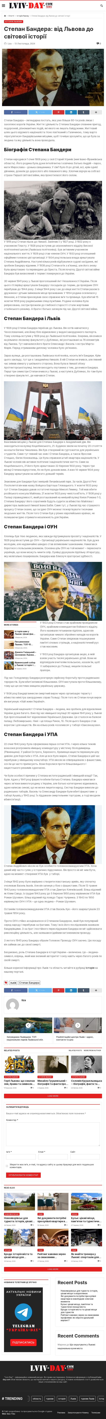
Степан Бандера (29, 982)
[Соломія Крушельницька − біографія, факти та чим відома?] (86, 1064)
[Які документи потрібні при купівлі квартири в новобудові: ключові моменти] (52, 1201)
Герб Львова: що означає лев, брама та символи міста (19, 1082)
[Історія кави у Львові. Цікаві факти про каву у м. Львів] (9, 634)
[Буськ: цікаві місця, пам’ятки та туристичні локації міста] (86, 1201)
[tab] (75, 1051)
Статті (11, 16)
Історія (90, 967)
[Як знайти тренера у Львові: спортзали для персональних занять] (86, 1237)
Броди (8, 1250)
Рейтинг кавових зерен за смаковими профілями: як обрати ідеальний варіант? (51, 1256)
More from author (92, 1050)
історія (48, 1398)
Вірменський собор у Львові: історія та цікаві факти (25, 664)
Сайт (72, 1152)
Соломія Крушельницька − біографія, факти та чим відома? (86, 1082)
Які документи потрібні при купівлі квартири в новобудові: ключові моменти (51, 1220)
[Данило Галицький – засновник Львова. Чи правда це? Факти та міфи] (9, 655)
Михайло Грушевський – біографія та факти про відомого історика (52, 1082)
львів (13, 982)
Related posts (75, 1050)
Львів (59, 1398)
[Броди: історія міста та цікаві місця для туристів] (19, 1237)
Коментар (12, 1120)
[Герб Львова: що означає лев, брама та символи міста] (19, 1064)
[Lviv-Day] (31, 5)
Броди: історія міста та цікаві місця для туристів (18, 1256)
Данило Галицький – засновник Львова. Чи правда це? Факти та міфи (25, 653)
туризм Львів (74, 1398)
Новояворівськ (11, 1214)
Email (41, 1152)
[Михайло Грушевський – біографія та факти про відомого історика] (52, 1064)
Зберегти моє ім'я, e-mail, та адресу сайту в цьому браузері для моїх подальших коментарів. (52, 1166)
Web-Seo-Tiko (8, 1414)
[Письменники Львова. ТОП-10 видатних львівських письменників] (9, 645)
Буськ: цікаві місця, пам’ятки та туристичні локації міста (85, 1220)
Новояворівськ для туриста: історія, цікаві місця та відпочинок (18, 1220)
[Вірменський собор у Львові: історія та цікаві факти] (9, 665)
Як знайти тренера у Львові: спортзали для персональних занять (85, 1256)
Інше (41, 1214)
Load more (53, 1096)
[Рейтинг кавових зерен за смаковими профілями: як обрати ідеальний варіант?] (52, 1237)
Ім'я (9, 1152)
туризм (36, 1398)
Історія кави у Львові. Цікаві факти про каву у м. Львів (25, 632)
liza (24, 1000)
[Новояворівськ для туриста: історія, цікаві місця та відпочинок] (19, 1201)
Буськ (74, 1214)
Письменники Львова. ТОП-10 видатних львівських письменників (23, 643)
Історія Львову (23, 16)
